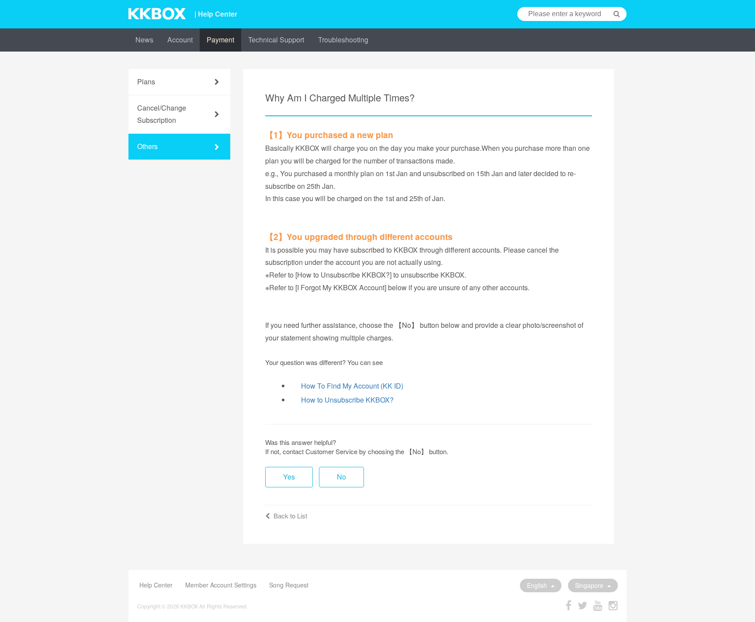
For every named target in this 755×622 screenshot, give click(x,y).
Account (180, 40)
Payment (220, 40)
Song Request (288, 584)
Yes (289, 477)
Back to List (290, 515)
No (341, 477)
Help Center (156, 584)
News (144, 40)
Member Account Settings (220, 584)
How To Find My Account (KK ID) (352, 386)
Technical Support (276, 40)
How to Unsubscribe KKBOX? (347, 400)
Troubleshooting (343, 40)
